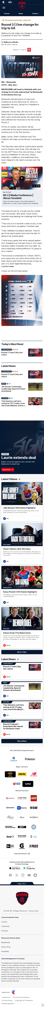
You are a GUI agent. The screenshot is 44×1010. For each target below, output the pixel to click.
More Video (22, 652)
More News (22, 741)
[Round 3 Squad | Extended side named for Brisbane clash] (22, 728)
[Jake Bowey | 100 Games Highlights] (22, 501)
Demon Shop (5, 947)
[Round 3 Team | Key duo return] (22, 352)
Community (5, 926)
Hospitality (5, 951)
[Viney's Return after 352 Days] (22, 543)
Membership (5, 942)
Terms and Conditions (21, 997)
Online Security (8, 1003)
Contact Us (6, 997)
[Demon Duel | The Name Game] (22, 627)
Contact (4, 922)
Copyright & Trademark (24, 1000)
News (21, 13)
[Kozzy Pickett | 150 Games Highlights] (22, 585)
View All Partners (20, 854)
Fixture (6, 13)
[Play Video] (22, 178)
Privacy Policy (34, 911)
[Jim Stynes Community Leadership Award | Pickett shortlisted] (22, 388)
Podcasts (4, 931)
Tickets (35, 13)
